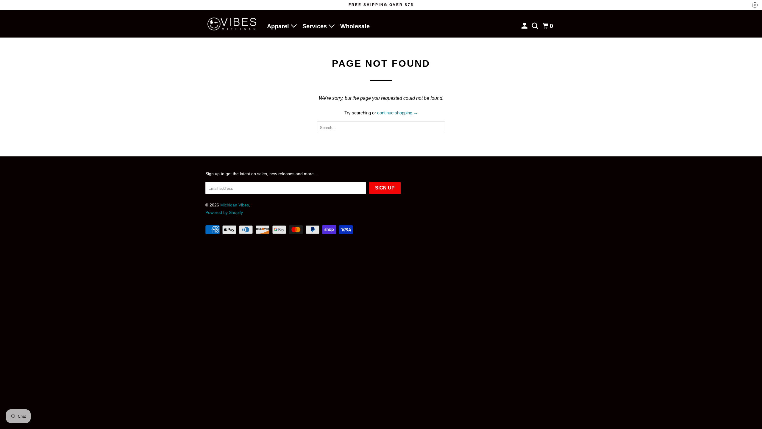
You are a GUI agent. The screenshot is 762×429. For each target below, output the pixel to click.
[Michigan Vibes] (232, 24)
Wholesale (355, 26)
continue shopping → (397, 112)
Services (315, 26)
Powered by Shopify (224, 212)
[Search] (535, 26)
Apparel (279, 26)
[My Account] (525, 26)
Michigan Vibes (234, 205)
